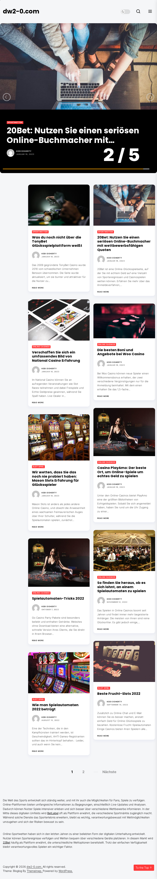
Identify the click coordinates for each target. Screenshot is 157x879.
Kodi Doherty (49, 254)
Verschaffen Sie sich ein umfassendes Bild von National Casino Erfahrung (72, 135)
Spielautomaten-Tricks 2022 (58, 598)
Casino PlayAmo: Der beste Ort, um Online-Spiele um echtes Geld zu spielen (121, 471)
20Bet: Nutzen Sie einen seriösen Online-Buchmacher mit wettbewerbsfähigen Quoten (124, 243)
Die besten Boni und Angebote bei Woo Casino (120, 352)
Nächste (109, 772)
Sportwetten (40, 232)
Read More (38, 288)
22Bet (6, 842)
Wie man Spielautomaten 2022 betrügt (55, 706)
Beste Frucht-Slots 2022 (118, 693)
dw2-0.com (21, 11)
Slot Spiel (38, 466)
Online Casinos (16, 122)
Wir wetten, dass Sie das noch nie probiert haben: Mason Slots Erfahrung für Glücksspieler (55, 478)
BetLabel (52, 813)
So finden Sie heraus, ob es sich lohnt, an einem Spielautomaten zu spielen (121, 586)
